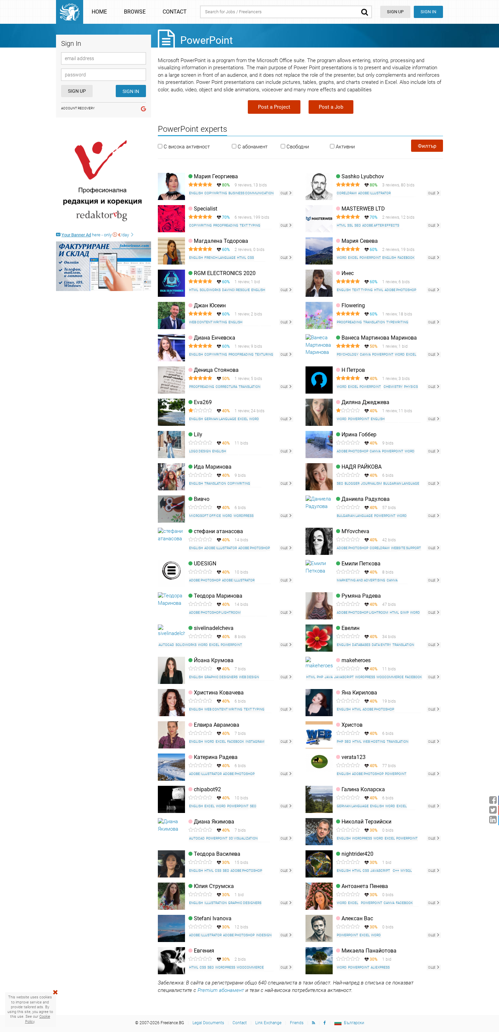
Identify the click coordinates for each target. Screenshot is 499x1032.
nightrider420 (357, 854)
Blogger (352, 483)
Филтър (427, 146)
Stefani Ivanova (213, 918)
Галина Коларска (363, 789)
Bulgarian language (401, 483)
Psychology (347, 354)
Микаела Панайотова (368, 950)
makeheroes (356, 660)
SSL (350, 225)
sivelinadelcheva (214, 628)
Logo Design (200, 451)
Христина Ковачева (219, 692)
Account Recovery (78, 108)
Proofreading (225, 225)
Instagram (254, 741)
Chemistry (393, 386)
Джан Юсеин (210, 305)
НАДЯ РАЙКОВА (361, 467)
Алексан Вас (357, 918)
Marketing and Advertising (361, 580)
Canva (365, 354)
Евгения (204, 950)
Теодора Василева (217, 854)
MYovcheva (355, 531)
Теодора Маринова (218, 596)
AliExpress (380, 967)
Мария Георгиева (216, 176)
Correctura (226, 386)
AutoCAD (166, 645)
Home (99, 11)
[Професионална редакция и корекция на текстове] (103, 181)
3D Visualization (243, 838)
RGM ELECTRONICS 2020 (225, 273)
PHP (320, 677)
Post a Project (274, 107)
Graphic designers (221, 677)
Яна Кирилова (359, 692)
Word (342, 257)
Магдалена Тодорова (221, 241)
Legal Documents (208, 1022)
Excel (353, 257)
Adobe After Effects (380, 225)
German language (220, 419)
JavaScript (344, 677)
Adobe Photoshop (400, 290)
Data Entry (381, 645)
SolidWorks (210, 290)
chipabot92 (207, 789)
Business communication (251, 193)
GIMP (404, 612)
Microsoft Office (205, 516)
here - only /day (95, 234)
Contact (175, 11)
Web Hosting (374, 741)
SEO (357, 225)
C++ (396, 870)
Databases (361, 645)
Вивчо (201, 499)
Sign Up (77, 91)
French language (220, 257)
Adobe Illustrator (374, 193)
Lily (198, 434)
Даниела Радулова (365, 499)
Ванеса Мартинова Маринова (379, 337)
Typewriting (397, 322)
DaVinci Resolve (236, 290)
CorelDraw (347, 193)
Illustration (215, 903)
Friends (296, 1022)
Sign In (428, 11)
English (196, 193)
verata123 (353, 757)
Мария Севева (359, 241)
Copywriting (215, 193)
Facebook (406, 257)
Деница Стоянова (216, 370)
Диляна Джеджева (365, 402)
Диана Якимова (214, 821)
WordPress (244, 516)
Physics (411, 386)
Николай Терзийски (366, 821)
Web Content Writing (208, 322)
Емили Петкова (361, 563)
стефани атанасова (218, 531)
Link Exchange (268, 1022)
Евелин (350, 628)
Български (354, 1022)
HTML (341, 225)
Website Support (406, 548)
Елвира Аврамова (216, 725)
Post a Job (331, 107)
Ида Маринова (213, 467)
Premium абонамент (221, 990)
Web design (249, 677)
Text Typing (250, 225)
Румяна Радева (361, 596)
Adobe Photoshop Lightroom (215, 612)
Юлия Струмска (214, 886)
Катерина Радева (216, 757)
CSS (250, 257)
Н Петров (353, 370)
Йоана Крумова (214, 660)
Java (329, 677)
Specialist (205, 208)
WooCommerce (390, 677)
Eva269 (203, 402)
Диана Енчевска (214, 337)
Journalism (371, 483)
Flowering (353, 305)
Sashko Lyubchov (362, 176)
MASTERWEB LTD (363, 208)
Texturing (264, 354)
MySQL (406, 870)
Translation (374, 322)
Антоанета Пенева (364, 886)
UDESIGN (205, 563)
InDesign (264, 935)
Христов (352, 725)
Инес (347, 273)
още (284, 193)
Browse (135, 11)
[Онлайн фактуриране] (103, 266)
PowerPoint (370, 257)
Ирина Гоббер (358, 434)
